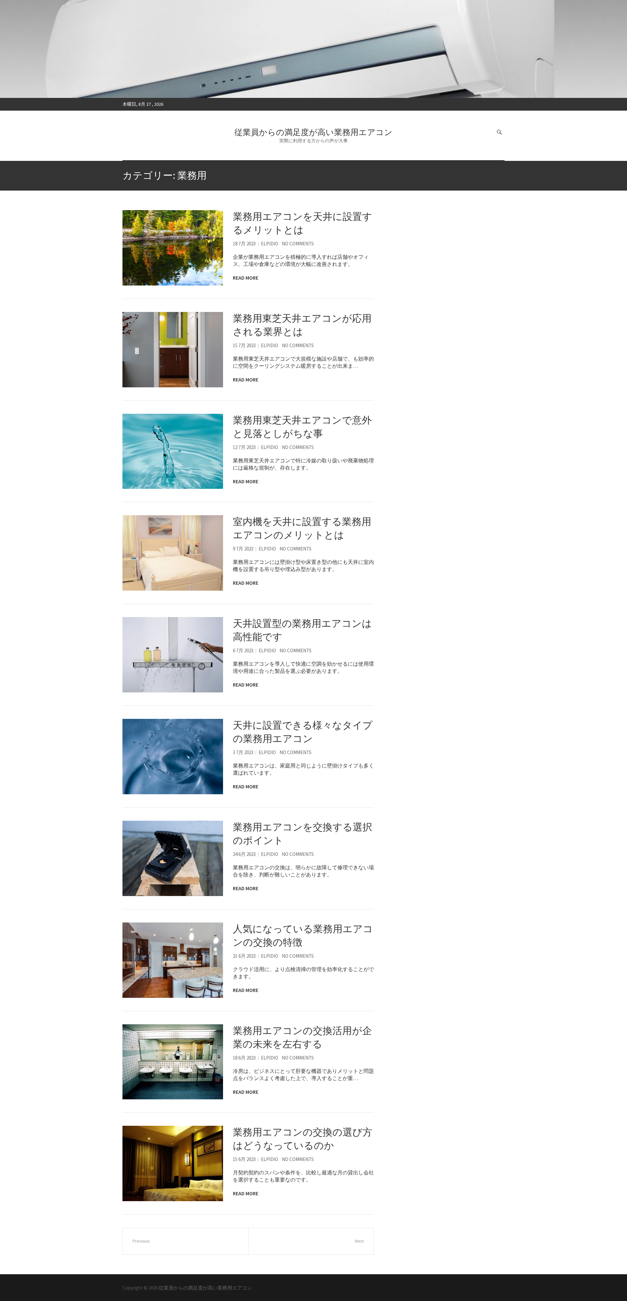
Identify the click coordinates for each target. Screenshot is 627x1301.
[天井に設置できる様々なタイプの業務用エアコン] (172, 756)
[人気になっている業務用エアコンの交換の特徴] (172, 960)
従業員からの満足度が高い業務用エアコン (313, 132)
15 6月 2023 (244, 1159)
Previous (141, 1241)
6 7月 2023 (243, 650)
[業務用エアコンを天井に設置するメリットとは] (172, 248)
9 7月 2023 (243, 549)
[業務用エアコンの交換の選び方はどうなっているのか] (172, 1163)
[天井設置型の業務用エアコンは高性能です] (172, 654)
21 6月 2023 (244, 956)
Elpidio (269, 243)
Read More (245, 277)
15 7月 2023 (244, 345)
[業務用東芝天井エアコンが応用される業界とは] (172, 349)
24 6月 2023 (244, 854)
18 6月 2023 (244, 1058)
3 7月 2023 (243, 752)
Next (359, 1241)
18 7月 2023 (244, 243)
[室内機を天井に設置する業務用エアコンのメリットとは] (172, 553)
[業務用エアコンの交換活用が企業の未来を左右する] (172, 1062)
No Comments (298, 243)
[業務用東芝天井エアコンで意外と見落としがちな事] (172, 451)
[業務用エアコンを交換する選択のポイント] (172, 858)
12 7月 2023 (244, 447)
